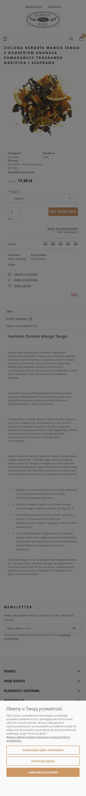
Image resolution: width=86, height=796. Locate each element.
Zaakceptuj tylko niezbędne (43, 750)
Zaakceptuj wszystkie (43, 772)
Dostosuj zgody (43, 761)
